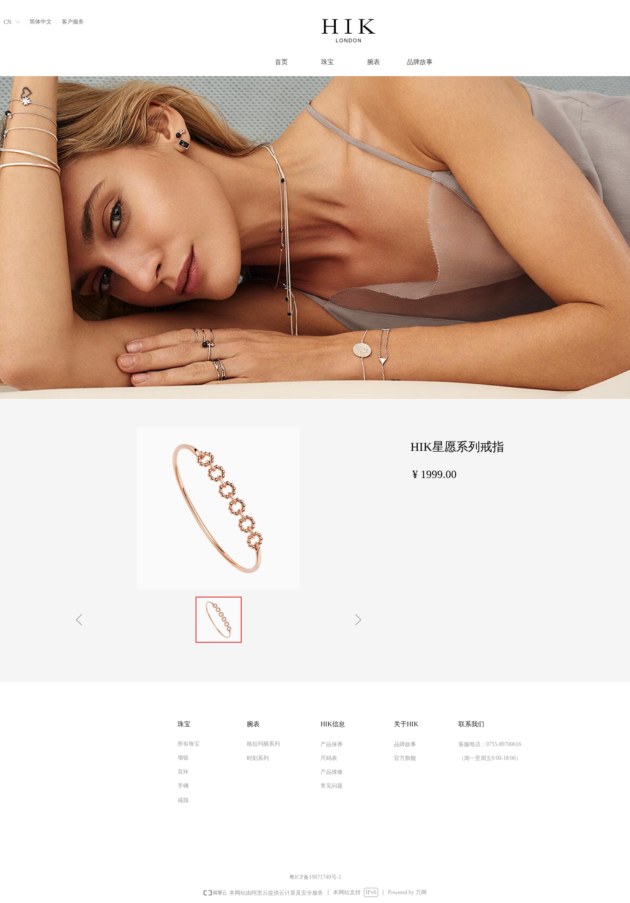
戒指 (183, 800)
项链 (183, 757)
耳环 (183, 772)
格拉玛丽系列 (263, 744)
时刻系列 (258, 758)
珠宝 (327, 62)
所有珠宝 (189, 744)
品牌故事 (420, 62)
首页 (281, 62)
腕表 (373, 62)
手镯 (183, 786)
